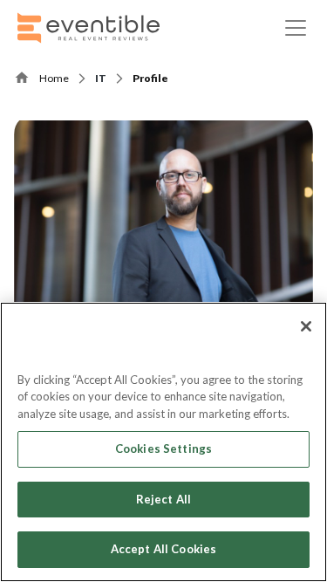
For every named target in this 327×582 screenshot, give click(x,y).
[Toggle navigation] (296, 28)
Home (54, 78)
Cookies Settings (163, 448)
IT (100, 78)
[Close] (306, 326)
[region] (163, 442)
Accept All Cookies (163, 549)
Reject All (163, 499)
